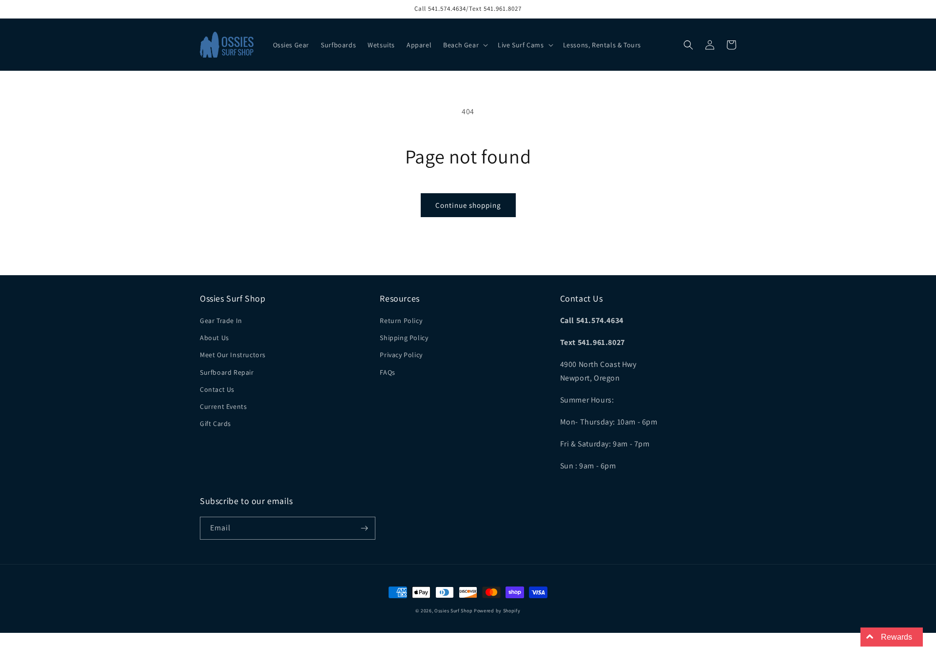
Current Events (223, 406)
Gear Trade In (221, 320)
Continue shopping (468, 205)
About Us (214, 337)
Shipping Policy (404, 337)
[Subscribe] (364, 528)
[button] (464, 45)
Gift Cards (215, 423)
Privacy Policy (401, 354)
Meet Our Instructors (233, 354)
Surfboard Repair (227, 372)
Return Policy (401, 320)
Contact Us (217, 389)
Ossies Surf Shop (453, 610)
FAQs (387, 372)
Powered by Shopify (497, 610)
